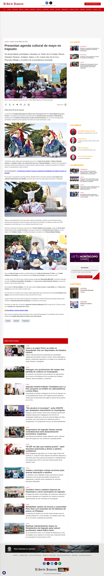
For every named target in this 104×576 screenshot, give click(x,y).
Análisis (38, 9)
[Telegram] (17, 104)
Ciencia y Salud (74, 9)
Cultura (57, 9)
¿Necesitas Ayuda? (52, 559)
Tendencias (64, 9)
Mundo (27, 9)
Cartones (46, 9)
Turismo (82, 9)
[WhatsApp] (13, 104)
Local (9, 9)
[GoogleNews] (52, 563)
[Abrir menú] (4, 9)
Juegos (95, 9)
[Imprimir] (28, 104)
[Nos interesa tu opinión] (52, 549)
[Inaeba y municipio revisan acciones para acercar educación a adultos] (14, 476)
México (21, 9)
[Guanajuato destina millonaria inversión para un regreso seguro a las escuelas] (74, 195)
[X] (50, 2)
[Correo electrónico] (21, 104)
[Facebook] (46, 2)
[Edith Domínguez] (73, 149)
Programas (26, 320)
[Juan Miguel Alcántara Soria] (73, 132)
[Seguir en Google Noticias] (65, 104)
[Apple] (55, 563)
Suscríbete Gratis (84, 276)
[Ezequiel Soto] (73, 140)
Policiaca (15, 9)
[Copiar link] (24, 104)
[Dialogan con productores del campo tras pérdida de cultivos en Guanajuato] (14, 374)
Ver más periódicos (92, 4)
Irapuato (16, 320)
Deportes (89, 9)
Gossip (52, 9)
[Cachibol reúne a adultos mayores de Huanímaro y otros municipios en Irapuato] (14, 494)
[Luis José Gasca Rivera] (73, 157)
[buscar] (100, 10)
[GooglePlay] (59, 563)
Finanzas (32, 9)
